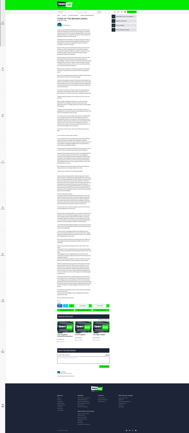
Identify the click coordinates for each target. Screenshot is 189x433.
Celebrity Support (60, 403)
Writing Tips (80, 420)
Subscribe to (124, 16)
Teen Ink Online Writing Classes (124, 401)
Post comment (104, 366)
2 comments (61, 341)
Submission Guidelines (82, 417)
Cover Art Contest (101, 397)
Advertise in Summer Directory (84, 403)
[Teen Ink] (66, 4)
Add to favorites (83, 310)
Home (58, 15)
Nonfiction (3, 162)
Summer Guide (2, 352)
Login (106, 355)
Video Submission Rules (82, 419)
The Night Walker (99, 334)
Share (59, 303)
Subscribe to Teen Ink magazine (84, 424)
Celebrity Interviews (61, 405)
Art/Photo (3, 255)
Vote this (102, 305)
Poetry (2, 70)
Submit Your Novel (81, 415)
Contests (3, 301)
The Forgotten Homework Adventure (65, 335)
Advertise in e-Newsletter (83, 406)
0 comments (79, 340)
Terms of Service (60, 410)
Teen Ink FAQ (59, 406)
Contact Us (59, 399)
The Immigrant (80, 334)
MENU (60, 11)
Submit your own (101, 310)
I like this (85, 305)
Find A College (120, 25)
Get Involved (80, 422)
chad (62, 372)
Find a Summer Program (122, 29)
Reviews (2, 209)
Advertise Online (81, 405)
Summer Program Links (123, 397)
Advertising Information (82, 399)
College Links (121, 399)
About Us (59, 397)
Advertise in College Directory (83, 401)
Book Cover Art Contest (102, 399)
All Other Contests (101, 401)
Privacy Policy (60, 408)
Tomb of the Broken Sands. (87, 15)
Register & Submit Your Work (83, 413)
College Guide (2, 406)
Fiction (2, 116)
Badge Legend (121, 406)
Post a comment (65, 310)
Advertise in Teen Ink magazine (84, 397)
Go (99, 11)
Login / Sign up (132, 11)
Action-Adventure (73, 15)
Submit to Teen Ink (121, 21)
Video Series (120, 405)
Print (59, 300)
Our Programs (60, 401)
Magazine (3, 23)
